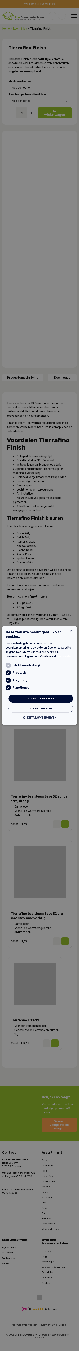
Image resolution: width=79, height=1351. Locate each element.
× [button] (70, 630)
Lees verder (64, 656)
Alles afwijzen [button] (41, 708)
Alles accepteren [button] (40, 698)
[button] (39, 717)
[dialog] (39, 675)
